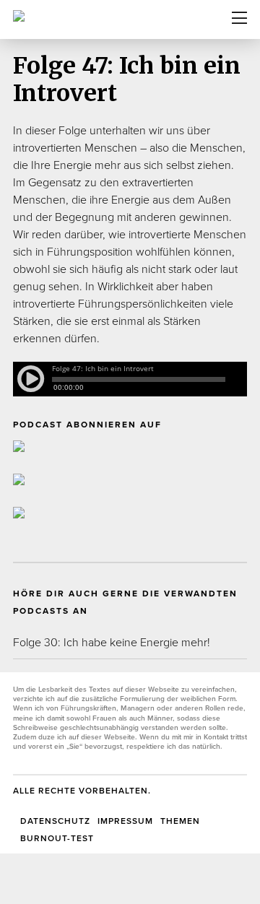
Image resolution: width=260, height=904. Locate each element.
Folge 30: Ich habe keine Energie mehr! (111, 642)
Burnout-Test (57, 838)
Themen (180, 821)
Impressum (125, 821)
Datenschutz (55, 821)
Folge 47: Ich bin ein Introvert (126, 79)
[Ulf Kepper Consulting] (54, 15)
